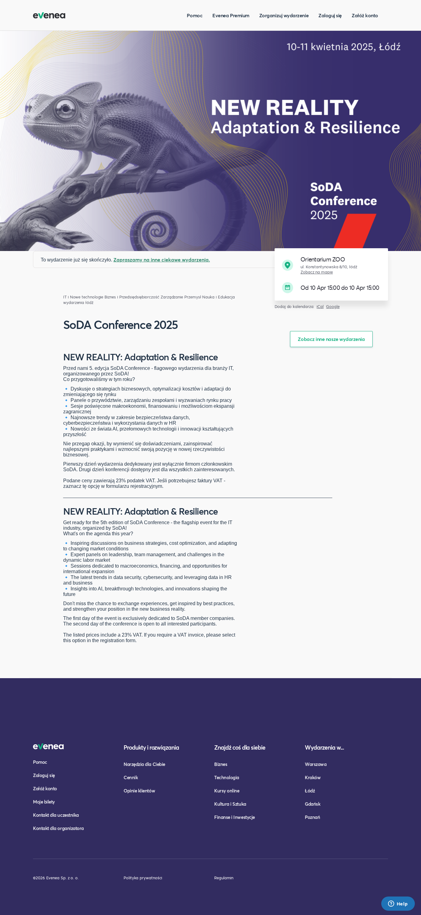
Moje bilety (44, 802)
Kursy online (226, 790)
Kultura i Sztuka (230, 804)
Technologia (226, 777)
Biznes (220, 764)
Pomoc (194, 15)
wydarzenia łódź (78, 302)
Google (333, 306)
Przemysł (192, 297)
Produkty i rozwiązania (151, 747)
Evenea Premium (230, 15)
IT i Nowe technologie (83, 297)
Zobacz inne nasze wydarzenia (331, 339)
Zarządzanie (172, 297)
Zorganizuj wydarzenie (284, 15)
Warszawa (315, 764)
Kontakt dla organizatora (58, 828)
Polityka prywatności (143, 878)
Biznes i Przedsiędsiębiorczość (131, 297)
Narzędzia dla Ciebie (144, 764)
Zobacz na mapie (316, 272)
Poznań (312, 817)
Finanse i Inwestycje (234, 817)
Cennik (131, 777)
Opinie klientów (139, 790)
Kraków (313, 777)
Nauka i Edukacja (218, 297)
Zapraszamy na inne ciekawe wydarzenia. (161, 259)
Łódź (310, 790)
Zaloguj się (330, 15)
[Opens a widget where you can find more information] (398, 904)
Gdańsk (312, 804)
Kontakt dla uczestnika (56, 815)
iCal (320, 306)
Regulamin (223, 878)
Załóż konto (365, 15)
